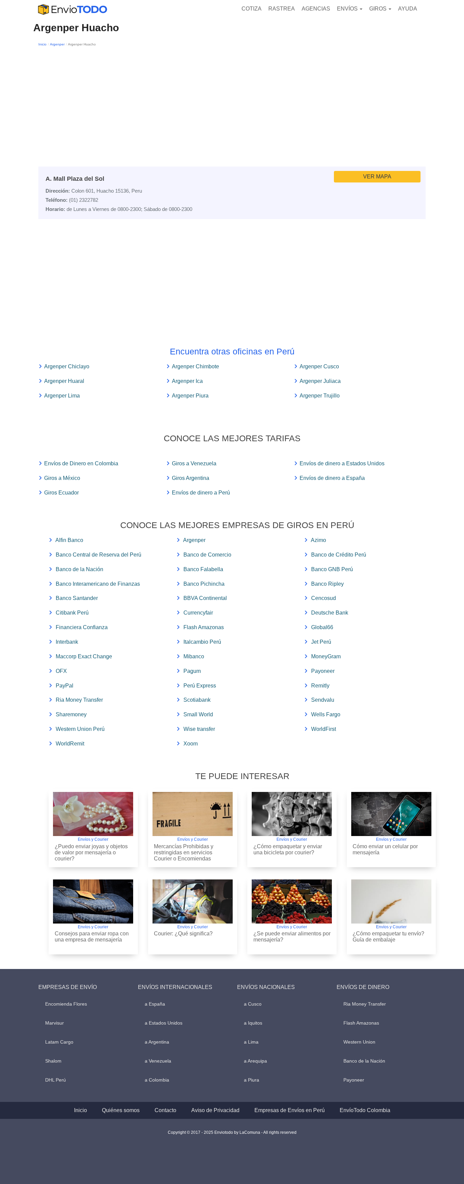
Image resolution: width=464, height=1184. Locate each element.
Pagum (192, 671)
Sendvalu (322, 700)
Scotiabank (197, 700)
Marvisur (54, 1023)
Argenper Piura (190, 396)
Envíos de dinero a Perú (201, 493)
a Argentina (157, 1042)
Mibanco (193, 656)
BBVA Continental (205, 598)
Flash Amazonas (203, 627)
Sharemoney (71, 714)
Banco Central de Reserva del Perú (98, 555)
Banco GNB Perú (332, 569)
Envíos (348, 9)
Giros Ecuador (61, 493)
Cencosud (323, 598)
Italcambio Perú (202, 642)
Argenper (57, 44)
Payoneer (323, 671)
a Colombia (157, 1080)
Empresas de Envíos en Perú (289, 1110)
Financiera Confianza (82, 627)
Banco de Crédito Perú (338, 555)
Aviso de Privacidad (215, 1110)
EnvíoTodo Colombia (365, 1110)
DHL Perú (55, 1080)
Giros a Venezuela (194, 463)
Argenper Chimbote (195, 366)
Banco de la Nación (79, 569)
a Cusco (253, 1004)
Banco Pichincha (204, 584)
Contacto (165, 1110)
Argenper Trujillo (320, 396)
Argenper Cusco (319, 366)
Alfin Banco (69, 540)
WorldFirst (323, 729)
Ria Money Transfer (79, 700)
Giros (378, 9)
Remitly (320, 685)
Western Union (359, 1042)
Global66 (322, 627)
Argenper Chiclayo (66, 366)
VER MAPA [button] (377, 176)
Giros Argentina (190, 478)
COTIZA (252, 9)
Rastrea (281, 9)
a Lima (251, 1042)
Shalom (53, 1061)
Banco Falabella (203, 569)
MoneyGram (326, 656)
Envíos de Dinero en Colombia (81, 463)
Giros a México (62, 478)
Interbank (67, 642)
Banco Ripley (327, 584)
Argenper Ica (187, 381)
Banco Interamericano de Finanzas (98, 584)
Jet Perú (321, 642)
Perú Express (199, 685)
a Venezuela (158, 1061)
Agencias (316, 9)
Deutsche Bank (329, 613)
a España (155, 1004)
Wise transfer (199, 729)
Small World (198, 714)
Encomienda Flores (66, 1004)
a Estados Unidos (163, 1023)
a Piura (251, 1080)
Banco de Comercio (207, 555)
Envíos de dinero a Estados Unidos (342, 463)
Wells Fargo (325, 714)
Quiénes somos (121, 1110)
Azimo (318, 540)
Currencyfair (198, 613)
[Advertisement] (232, 98)
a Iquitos (253, 1023)
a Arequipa (255, 1061)
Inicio (42, 44)
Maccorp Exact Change (84, 656)
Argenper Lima (62, 396)
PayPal (64, 685)
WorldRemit (70, 743)
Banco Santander (77, 598)
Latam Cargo (59, 1042)
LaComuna (249, 1132)
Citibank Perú (72, 613)
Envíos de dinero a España (332, 478)
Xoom (190, 743)
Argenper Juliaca (320, 381)
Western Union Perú (80, 729)
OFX (61, 671)
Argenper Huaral (64, 381)
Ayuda (407, 9)
